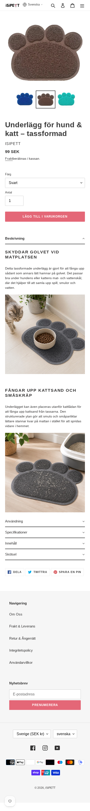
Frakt (9, 158)
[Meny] (82, 5)
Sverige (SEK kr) (30, 734)
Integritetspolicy (21, 650)
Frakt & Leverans (22, 626)
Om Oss (15, 614)
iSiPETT (50, 787)
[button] (45, 238)
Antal (8, 192)
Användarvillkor (21, 662)
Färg (8, 174)
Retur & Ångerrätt (22, 638)
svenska (63, 734)
